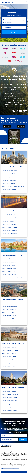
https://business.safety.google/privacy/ (10, 468)
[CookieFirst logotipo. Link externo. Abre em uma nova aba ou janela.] (6, 445)
